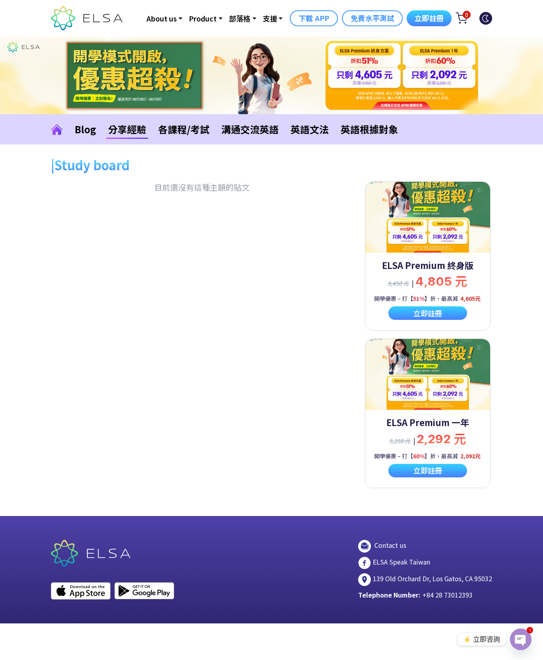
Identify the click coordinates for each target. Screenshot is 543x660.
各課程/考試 (183, 129)
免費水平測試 (372, 18)
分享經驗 (127, 129)
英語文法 (310, 129)
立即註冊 (429, 18)
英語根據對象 (369, 129)
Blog (85, 129)
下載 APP (314, 18)
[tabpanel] (428, 256)
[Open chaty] (520, 639)
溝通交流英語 (250, 129)
